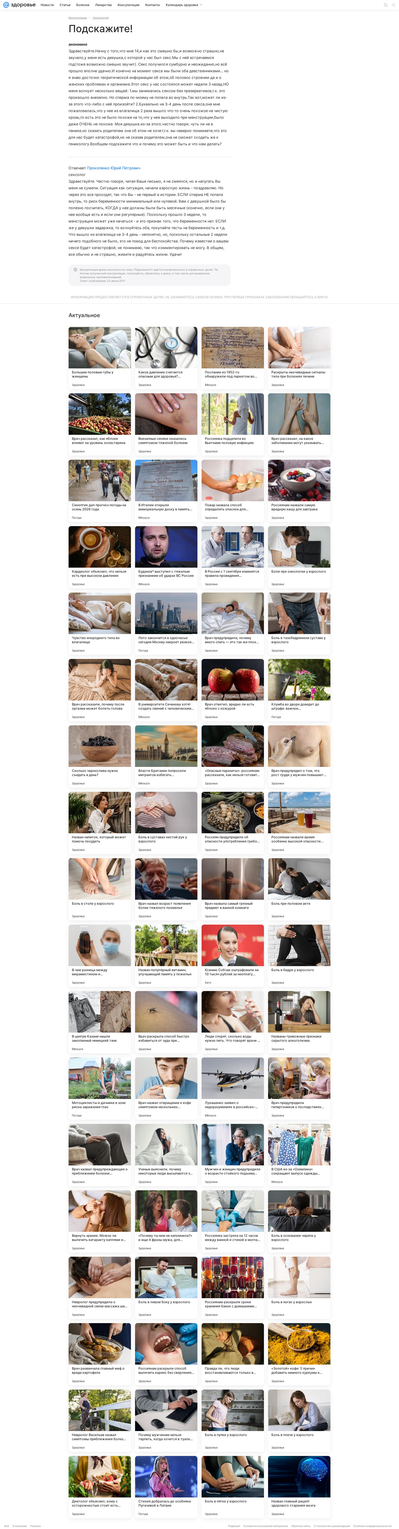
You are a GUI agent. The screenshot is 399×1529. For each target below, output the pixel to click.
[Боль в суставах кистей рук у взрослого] (166, 823)
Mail (6, 1526)
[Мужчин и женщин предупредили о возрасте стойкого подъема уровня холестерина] (233, 1155)
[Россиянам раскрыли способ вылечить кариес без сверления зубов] (166, 1354)
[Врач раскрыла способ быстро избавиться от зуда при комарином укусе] (166, 1022)
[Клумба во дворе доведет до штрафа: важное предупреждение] (299, 690)
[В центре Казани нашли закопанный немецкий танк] (100, 1022)
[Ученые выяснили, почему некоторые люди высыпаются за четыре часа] (166, 1155)
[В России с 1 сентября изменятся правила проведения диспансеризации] (233, 557)
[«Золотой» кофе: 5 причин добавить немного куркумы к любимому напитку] (299, 1354)
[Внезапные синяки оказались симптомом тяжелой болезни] (166, 424)
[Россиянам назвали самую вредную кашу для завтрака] (299, 491)
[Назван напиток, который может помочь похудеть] (100, 823)
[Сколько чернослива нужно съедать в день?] (100, 756)
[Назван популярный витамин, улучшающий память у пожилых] (166, 956)
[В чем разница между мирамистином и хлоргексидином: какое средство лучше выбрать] (100, 956)
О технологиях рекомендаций (332, 1526)
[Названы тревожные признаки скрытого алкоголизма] (299, 1022)
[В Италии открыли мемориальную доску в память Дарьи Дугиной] (166, 491)
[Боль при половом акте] (299, 889)
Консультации (78, 17)
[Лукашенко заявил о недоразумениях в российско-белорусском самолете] (233, 1088)
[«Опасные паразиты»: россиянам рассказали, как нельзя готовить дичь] (233, 756)
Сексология (100, 17)
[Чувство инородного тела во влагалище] (100, 624)
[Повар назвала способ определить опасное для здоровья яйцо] (233, 491)
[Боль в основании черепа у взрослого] (299, 1221)
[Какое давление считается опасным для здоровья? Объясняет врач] (166, 358)
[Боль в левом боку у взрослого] (166, 1288)
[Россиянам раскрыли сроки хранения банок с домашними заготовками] (233, 1288)
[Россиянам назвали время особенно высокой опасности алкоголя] (299, 823)
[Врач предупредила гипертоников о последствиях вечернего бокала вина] (299, 1088)
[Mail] (6, 5)
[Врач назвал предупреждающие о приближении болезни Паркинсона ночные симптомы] (100, 1155)
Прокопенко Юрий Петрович (113, 168)
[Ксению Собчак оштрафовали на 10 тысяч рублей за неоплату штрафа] (233, 956)
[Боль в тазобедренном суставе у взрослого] (299, 624)
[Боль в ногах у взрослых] (299, 1288)
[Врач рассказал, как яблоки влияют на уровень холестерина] (100, 424)
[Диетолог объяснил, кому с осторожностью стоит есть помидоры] (100, 1487)
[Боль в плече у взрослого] (299, 1421)
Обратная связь (300, 1526)
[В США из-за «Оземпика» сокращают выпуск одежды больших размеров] (299, 1155)
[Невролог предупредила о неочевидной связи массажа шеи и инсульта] (100, 1288)
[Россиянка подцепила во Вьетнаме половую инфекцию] (233, 424)
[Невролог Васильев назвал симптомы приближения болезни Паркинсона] (100, 1421)
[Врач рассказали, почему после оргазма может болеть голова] (100, 690)
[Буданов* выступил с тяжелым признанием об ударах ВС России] (166, 557)
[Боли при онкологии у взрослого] (299, 557)
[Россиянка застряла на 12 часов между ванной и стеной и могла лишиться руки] (233, 1221)
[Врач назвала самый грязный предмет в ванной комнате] (233, 889)
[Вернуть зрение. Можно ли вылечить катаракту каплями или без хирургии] (100, 1221)
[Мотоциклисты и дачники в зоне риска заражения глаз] (100, 1088)
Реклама (35, 1526)
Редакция (234, 1526)
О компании (19, 1526)
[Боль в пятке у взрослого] (233, 1487)
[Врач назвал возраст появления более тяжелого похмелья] (166, 889)
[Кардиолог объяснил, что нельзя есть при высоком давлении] (100, 557)
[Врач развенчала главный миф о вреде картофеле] (100, 1354)
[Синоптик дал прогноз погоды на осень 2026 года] (100, 491)
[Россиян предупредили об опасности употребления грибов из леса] (233, 823)
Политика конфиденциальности (372, 1526)
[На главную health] (22, 5)
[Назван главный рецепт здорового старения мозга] (299, 1487)
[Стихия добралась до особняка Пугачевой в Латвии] (166, 1487)
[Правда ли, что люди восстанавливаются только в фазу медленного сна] (233, 1354)
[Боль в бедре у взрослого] (299, 956)
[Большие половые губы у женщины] (100, 358)
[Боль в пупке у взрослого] (233, 1421)
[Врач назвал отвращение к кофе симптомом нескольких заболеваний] (166, 1088)
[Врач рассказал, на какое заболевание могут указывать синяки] (299, 424)
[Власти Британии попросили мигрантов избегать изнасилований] (166, 756)
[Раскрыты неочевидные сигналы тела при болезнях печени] (299, 358)
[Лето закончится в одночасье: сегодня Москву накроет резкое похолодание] (166, 624)
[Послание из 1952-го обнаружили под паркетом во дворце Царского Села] (233, 358)
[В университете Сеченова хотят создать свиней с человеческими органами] (166, 690)
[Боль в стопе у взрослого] (100, 889)
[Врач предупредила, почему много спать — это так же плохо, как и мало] (233, 624)
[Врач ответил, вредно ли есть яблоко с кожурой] (233, 690)
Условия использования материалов (265, 1526)
